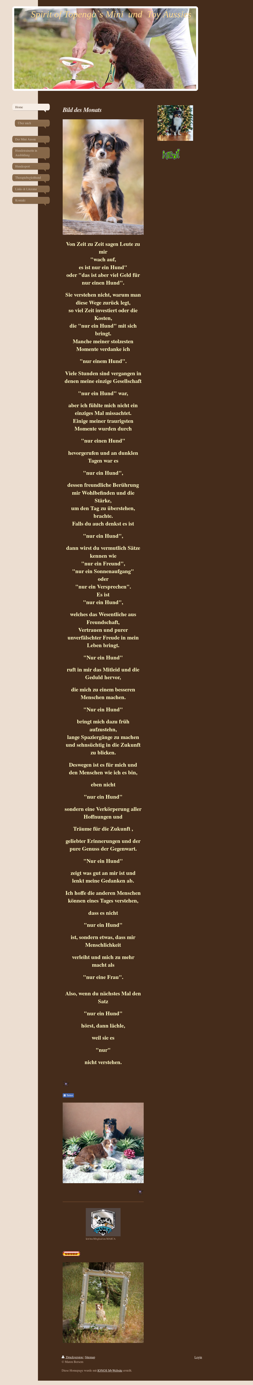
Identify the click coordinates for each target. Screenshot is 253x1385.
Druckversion (74, 1357)
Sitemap (90, 1357)
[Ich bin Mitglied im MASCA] (103, 1222)
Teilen (69, 1095)
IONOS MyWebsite (109, 1370)
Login (198, 1357)
